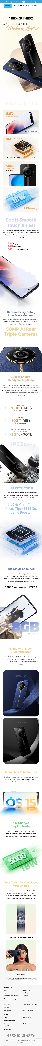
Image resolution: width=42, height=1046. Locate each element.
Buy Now (34, 6)
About (5, 993)
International (7, 1011)
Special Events (8, 1026)
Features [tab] (8, 6)
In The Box (21, 6)
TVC (5, 1023)
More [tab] (27, 6)
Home (5, 990)
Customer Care (26, 1002)
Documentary (26, 1023)
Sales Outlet (7, 1004)
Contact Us (7, 1002)
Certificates (25, 993)
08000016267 (26, 1017)
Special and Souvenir (28, 1011)
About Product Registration (30, 1004)
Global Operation (27, 990)
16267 (6, 1017)
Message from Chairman (11, 995)
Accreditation (26, 995)
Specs (14, 6)
